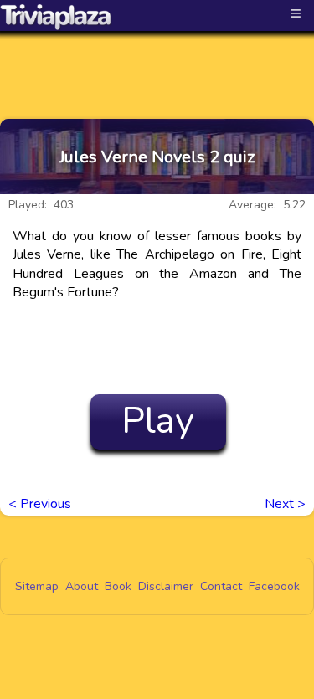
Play (157, 421)
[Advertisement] (157, 60)
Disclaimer (165, 586)
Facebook (274, 586)
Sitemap (37, 586)
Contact (221, 586)
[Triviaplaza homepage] (56, 16)
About (81, 586)
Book (118, 586)
